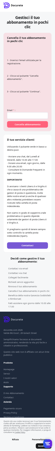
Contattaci (9, 397)
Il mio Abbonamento (14, 393)
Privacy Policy (10, 412)
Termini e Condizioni (14, 417)
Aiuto (6, 382)
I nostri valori (10, 378)
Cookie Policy (20, 432)
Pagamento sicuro (13, 408)
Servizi (7, 373)
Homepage (9, 369)
